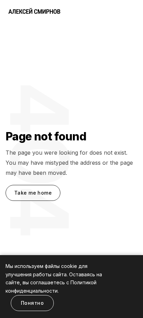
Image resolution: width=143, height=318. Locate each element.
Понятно (32, 303)
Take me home (33, 193)
